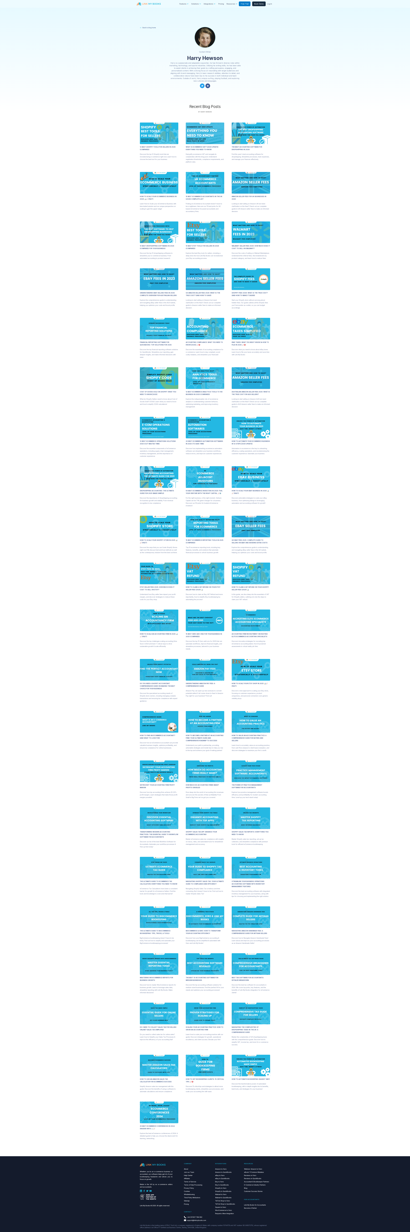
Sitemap (187, 1201)
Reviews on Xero (250, 1175)
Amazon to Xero (221, 1169)
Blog (245, 1188)
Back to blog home (149, 27)
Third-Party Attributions (192, 1197)
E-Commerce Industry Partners (255, 1185)
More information (131, 1216)
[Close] (311, 1209)
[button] (184, 3)
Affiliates (187, 1178)
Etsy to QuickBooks (222, 1185)
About (186, 1169)
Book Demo (259, 4)
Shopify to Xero (220, 1188)
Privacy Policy (189, 1188)
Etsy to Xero (219, 1182)
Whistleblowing (189, 1194)
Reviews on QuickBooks (252, 1178)
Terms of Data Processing (193, 1185)
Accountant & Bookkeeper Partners (256, 1182)
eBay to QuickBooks (222, 1178)
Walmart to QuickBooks (223, 1197)
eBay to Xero (220, 1175)
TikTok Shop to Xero (222, 1201)
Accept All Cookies (242, 1211)
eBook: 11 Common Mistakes (254, 1172)
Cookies (187, 1191)
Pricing (221, 4)
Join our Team (189, 1172)
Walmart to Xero (220, 1194)
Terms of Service (190, 1182)
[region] (162, 1216)
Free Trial (245, 4)
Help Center (188, 1175)
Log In (269, 4)
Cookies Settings (242, 1222)
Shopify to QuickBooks (223, 1191)
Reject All (242, 1216)
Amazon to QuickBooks (223, 1172)
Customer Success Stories (253, 1191)
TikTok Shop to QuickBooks (225, 1204)
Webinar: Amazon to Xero (253, 1169)
